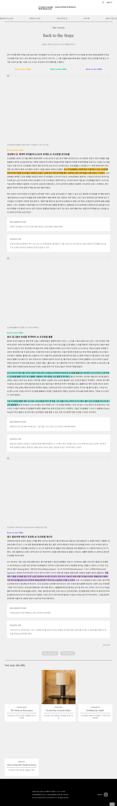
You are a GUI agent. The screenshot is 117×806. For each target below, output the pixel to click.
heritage (6, 18)
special (35, 18)
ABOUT (109, 2)
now (87, 18)
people (62, 18)
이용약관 (99, 794)
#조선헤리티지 (67, 653)
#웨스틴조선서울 (50, 653)
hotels (111, 18)
